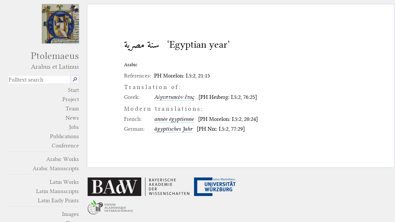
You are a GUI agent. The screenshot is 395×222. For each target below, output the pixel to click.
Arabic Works (62, 159)
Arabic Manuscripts (56, 168)
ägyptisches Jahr (173, 128)
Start (73, 90)
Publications (64, 136)
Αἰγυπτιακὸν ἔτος (174, 97)
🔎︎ (75, 79)
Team (72, 108)
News (72, 117)
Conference (65, 145)
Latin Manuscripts (57, 191)
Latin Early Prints (58, 200)
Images (70, 214)
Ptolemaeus (55, 60)
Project (70, 99)
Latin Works (64, 182)
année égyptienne (174, 119)
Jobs (74, 127)
